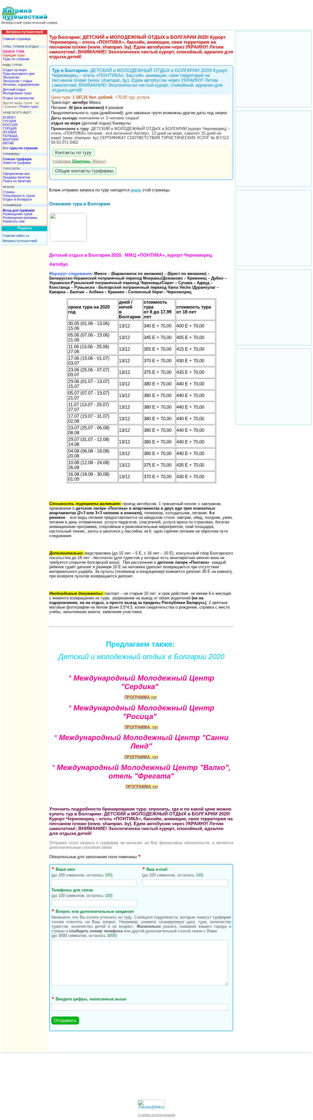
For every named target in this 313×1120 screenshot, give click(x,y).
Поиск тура (28, 106)
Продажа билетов (16, 177)
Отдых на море (15, 70)
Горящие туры (14, 55)
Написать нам (14, 221)
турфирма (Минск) (79, 161)
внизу (136, 190)
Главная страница (17, 39)
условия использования (156, 1115)
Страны (9, 192)
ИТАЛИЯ (10, 132)
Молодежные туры (17, 93)
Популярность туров (19, 195)
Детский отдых (14, 89)
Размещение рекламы (20, 217)
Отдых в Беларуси (17, 199)
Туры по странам (16, 59)
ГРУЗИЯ (9, 121)
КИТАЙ (8, 143)
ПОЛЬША (10, 136)
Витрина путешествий (20, 241)
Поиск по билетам (17, 181)
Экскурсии (11, 77)
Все (20, 148)
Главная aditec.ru (16, 235)
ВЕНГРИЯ (10, 139)
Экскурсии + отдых (17, 81)
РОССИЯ (10, 125)
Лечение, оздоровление (21, 84)
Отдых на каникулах (19, 98)
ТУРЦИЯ (10, 128)
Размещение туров (17, 214)
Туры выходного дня (19, 73)
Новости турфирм (17, 162)
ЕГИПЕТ (9, 117)
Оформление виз (16, 173)
